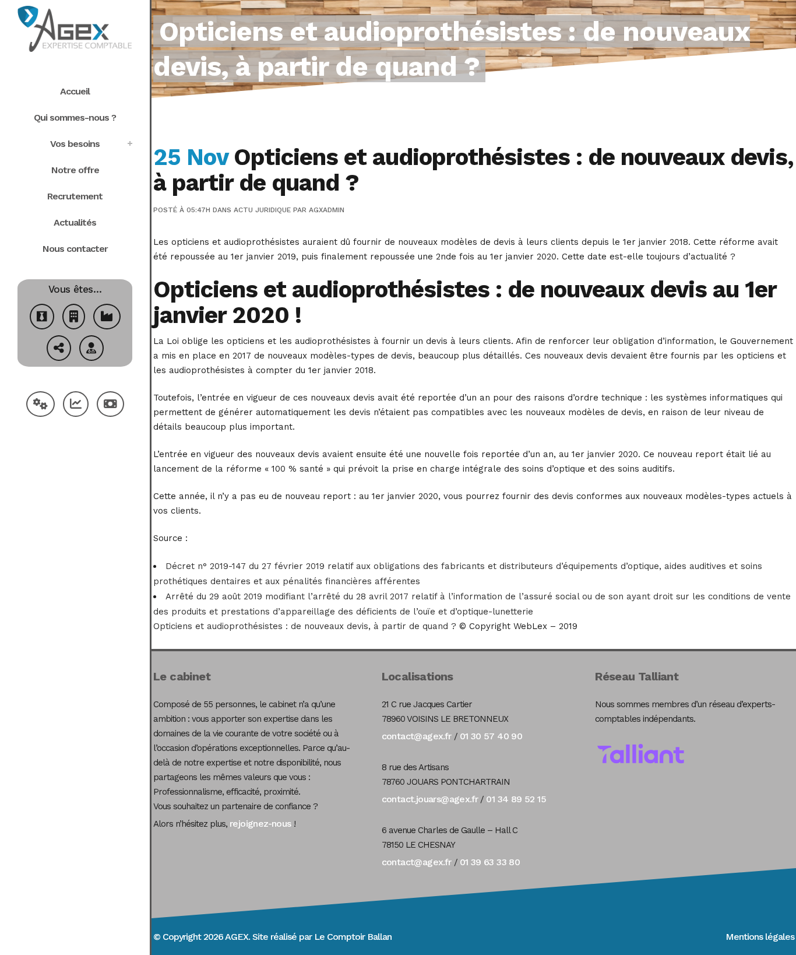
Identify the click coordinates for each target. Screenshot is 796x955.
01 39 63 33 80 (490, 862)
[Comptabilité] (75, 405)
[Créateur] (42, 318)
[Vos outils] (40, 405)
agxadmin (326, 210)
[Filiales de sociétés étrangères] (59, 349)
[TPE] (73, 318)
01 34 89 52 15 (516, 799)
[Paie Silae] (110, 405)
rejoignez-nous (260, 823)
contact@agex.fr (417, 736)
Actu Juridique (262, 210)
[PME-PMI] (107, 318)
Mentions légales (759, 936)
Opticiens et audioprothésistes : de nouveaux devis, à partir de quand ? (304, 626)
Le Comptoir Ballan (353, 936)
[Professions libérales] (91, 349)
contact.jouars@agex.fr (430, 799)
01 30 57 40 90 (491, 736)
